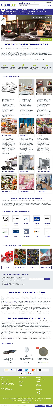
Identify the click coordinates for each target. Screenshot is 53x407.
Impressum (38, 384)
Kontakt (20, 379)
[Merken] (15, 355)
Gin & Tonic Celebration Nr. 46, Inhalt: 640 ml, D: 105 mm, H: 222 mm (9, 359)
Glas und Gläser (26, 301)
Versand (38, 381)
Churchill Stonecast (20, 267)
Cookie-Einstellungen (40, 379)
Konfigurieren (49, 405)
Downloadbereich (45, 267)
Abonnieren (47, 278)
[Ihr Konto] (45, 5)
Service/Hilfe (48, 2)
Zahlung (38, 382)
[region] (26, 355)
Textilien (20, 327)
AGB (37, 387)
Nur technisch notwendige (40, 405)
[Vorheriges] (1, 355)
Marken (20, 385)
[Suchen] (29, 5)
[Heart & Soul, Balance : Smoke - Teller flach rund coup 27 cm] (26, 352)
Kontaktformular (9, 338)
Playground (33, 267)
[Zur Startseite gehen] (9, 5)
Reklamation (21, 382)
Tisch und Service (9, 302)
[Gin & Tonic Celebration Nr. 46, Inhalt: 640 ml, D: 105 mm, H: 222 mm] (10, 352)
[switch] (3, 24)
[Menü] (5, 18)
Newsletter (21, 381)
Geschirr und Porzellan (11, 301)
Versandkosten (29, 397)
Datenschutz (38, 385)
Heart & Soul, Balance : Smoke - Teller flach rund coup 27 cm (26, 359)
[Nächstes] (51, 355)
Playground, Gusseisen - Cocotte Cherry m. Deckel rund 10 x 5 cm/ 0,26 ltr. (43, 359)
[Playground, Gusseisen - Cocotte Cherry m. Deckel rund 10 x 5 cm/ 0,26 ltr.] (43, 352)
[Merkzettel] (42, 5)
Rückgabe (20, 384)
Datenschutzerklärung (9, 284)
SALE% (7, 267)
